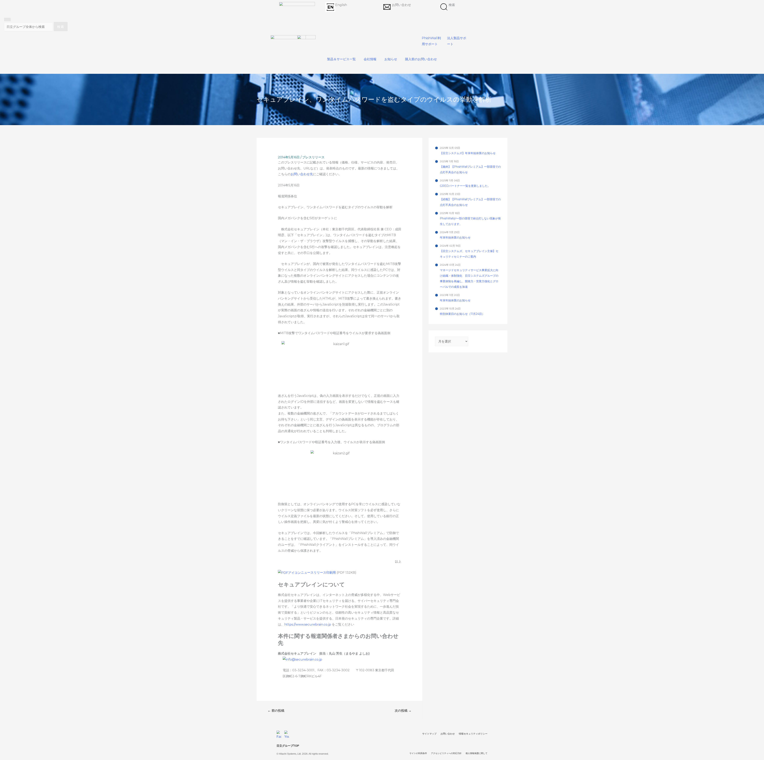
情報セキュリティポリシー (473, 733)
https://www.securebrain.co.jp (307, 624)
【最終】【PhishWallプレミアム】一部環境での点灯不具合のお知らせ (470, 169)
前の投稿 (276, 710)
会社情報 (370, 59)
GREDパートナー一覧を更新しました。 (465, 186)
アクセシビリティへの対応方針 (446, 753)
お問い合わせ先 (302, 174)
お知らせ (390, 59)
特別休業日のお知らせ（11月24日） (462, 314)
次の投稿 (403, 710)
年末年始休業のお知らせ (455, 237)
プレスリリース (313, 157)
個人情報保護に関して (476, 753)
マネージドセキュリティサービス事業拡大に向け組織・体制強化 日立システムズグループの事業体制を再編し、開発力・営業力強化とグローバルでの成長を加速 (469, 278)
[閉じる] (7, 19)
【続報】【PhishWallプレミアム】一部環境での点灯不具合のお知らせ (470, 202)
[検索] (444, 7)
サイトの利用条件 (418, 753)
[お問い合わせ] (387, 7)
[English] (330, 7)
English (341, 5)
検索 (452, 5)
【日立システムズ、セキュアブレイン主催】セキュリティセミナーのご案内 (469, 253)
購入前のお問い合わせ (421, 59)
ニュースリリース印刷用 (319, 572)
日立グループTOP (288, 745)
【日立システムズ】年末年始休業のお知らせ (468, 153)
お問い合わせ (401, 5)
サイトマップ (429, 733)
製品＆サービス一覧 (341, 59)
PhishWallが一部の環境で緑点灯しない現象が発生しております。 (470, 221)
